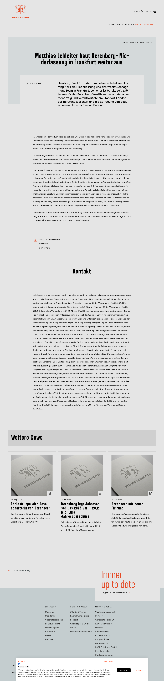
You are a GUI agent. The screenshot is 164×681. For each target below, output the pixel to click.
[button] (22, 661)
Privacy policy (108, 661)
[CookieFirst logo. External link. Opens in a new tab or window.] (19, 664)
